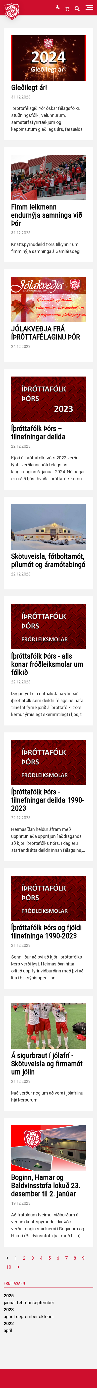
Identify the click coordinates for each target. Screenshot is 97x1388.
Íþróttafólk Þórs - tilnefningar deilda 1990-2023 (47, 800)
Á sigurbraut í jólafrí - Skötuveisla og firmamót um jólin (47, 1063)
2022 (9, 1323)
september (43, 1302)
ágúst (10, 1316)
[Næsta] (18, 1267)
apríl (8, 1330)
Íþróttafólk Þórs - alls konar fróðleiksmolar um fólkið (47, 664)
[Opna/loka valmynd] (89, 7)
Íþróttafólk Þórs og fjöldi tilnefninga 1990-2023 (46, 931)
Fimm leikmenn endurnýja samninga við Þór (46, 215)
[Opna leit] (77, 8)
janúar (10, 1302)
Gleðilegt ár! (29, 87)
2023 (9, 1309)
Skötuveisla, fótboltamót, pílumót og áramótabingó (48, 560)
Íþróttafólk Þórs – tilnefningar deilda (38, 432)
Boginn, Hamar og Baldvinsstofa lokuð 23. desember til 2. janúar (45, 1185)
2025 (9, 1295)
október (46, 1316)
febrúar (24, 1302)
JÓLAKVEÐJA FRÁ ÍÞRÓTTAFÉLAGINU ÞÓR (45, 332)
